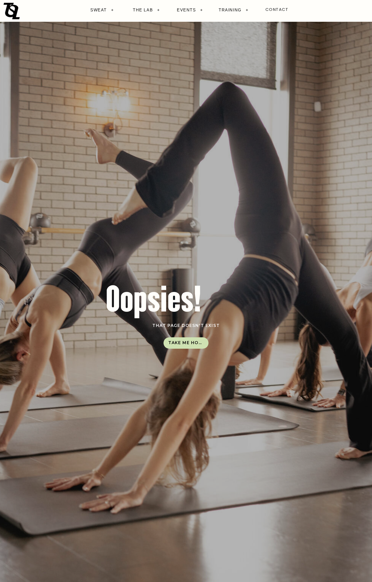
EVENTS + (190, 10)
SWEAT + (102, 10)
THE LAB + (146, 10)
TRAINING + (233, 10)
